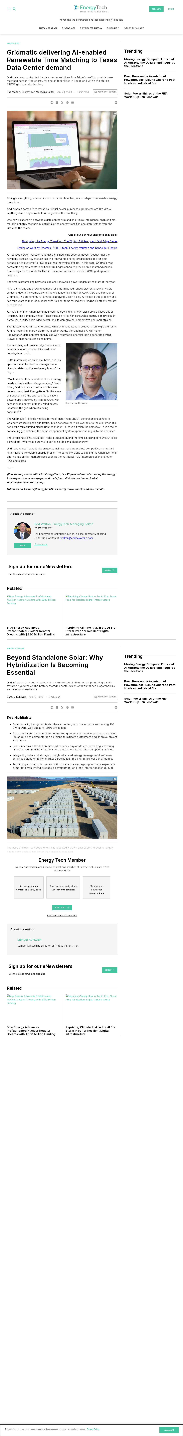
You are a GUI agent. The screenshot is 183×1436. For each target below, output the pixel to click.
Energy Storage (48, 28)
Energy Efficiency (134, 28)
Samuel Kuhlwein (16, 696)
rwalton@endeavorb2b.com (76, 538)
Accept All (169, 1430)
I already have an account (62, 915)
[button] (9, 9)
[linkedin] (57, 102)
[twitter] (62, 102)
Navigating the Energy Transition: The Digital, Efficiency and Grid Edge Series (69, 241)
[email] (72, 102)
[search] (14, 9)
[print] (116, 102)
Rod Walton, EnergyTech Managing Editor (30, 91)
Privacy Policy (93, 1429)
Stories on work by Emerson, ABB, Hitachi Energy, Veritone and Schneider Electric (67, 247)
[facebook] (51, 102)
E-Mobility (113, 28)
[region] (91, 1430)
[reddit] (67, 102)
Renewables (68, 28)
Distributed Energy (91, 28)
